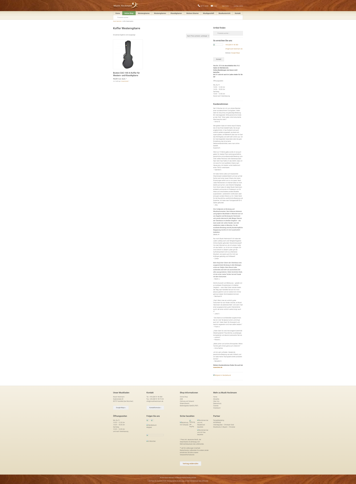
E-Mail (215, 6)
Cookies (215, 406)
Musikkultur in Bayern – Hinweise (224, 427)
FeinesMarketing (218, 420)
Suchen (116, 17)
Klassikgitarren (176, 13)
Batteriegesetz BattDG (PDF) (189, 406)
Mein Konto (225, 6)
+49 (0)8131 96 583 (231, 45)
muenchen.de (217, 367)
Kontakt (238, 13)
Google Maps (235, 53)
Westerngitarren (160, 13)
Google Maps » (121, 407)
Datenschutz (217, 403)
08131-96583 (204, 6)
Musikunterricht (224, 13)
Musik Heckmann (117, 21)
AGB (181, 399)
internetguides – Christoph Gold (223, 425)
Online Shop (128, 13)
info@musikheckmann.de (154, 401)
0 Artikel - (238, 6)
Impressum (217, 408)
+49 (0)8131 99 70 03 (157, 399)
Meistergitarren (144, 13)
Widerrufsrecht (184, 403)
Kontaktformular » (155, 407)
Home (117, 13)
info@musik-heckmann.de (233, 49)
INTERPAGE (217, 422)
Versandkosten (124, 81)
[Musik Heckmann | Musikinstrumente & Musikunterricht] (126, 5)
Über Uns (216, 401)
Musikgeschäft (208, 13)
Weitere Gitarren (192, 13)
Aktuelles (216, 399)
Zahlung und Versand (187, 401)
